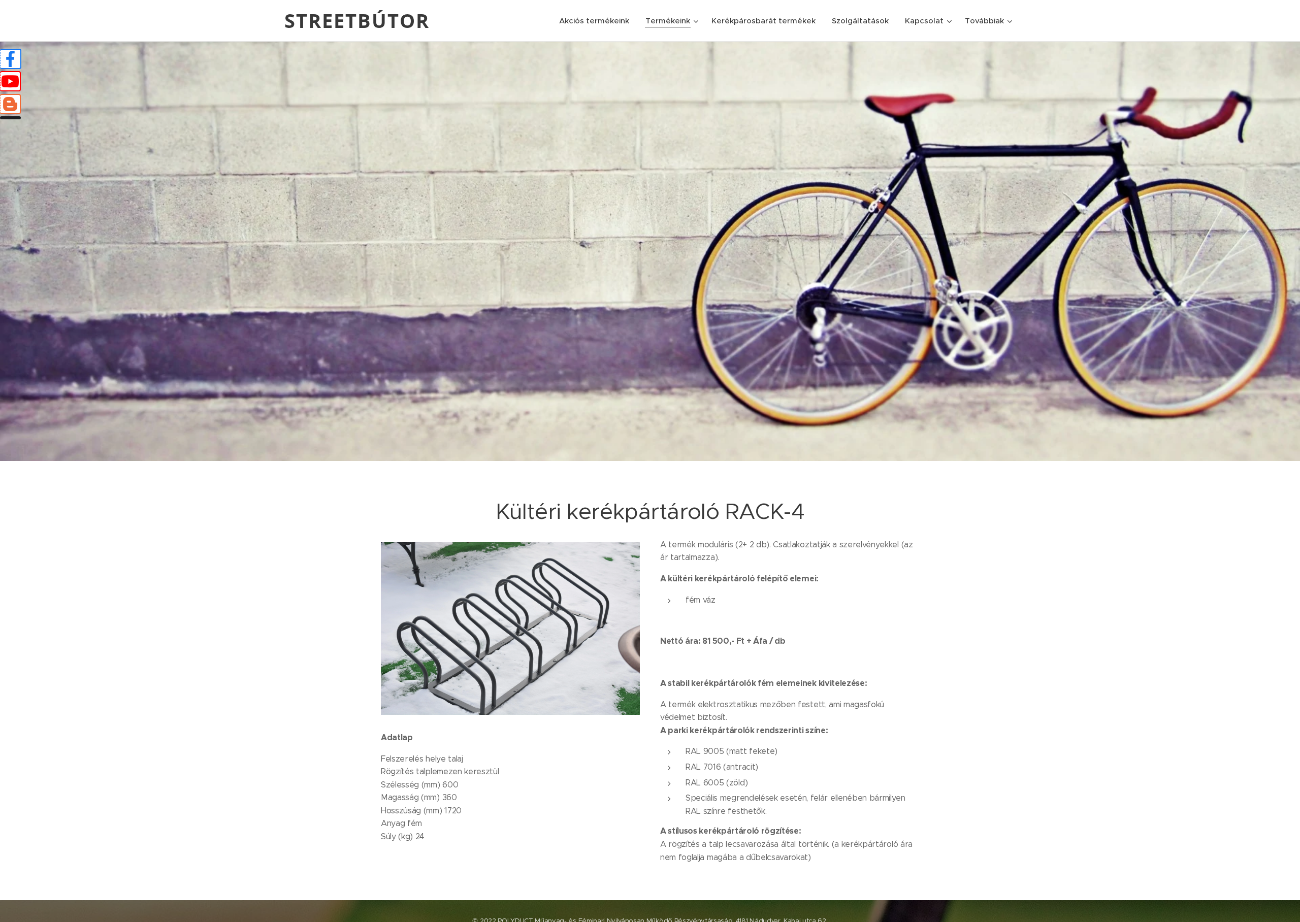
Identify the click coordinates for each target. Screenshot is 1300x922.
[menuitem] (597, 21)
